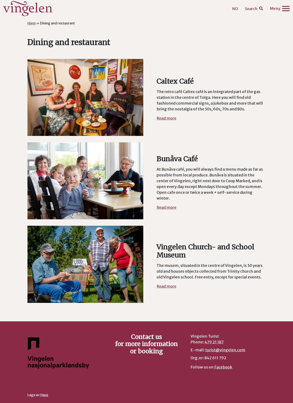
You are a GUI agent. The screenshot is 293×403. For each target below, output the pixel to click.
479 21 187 (214, 342)
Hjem (31, 23)
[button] (254, 8)
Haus (44, 395)
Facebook (223, 367)
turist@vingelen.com (225, 349)
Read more (166, 118)
